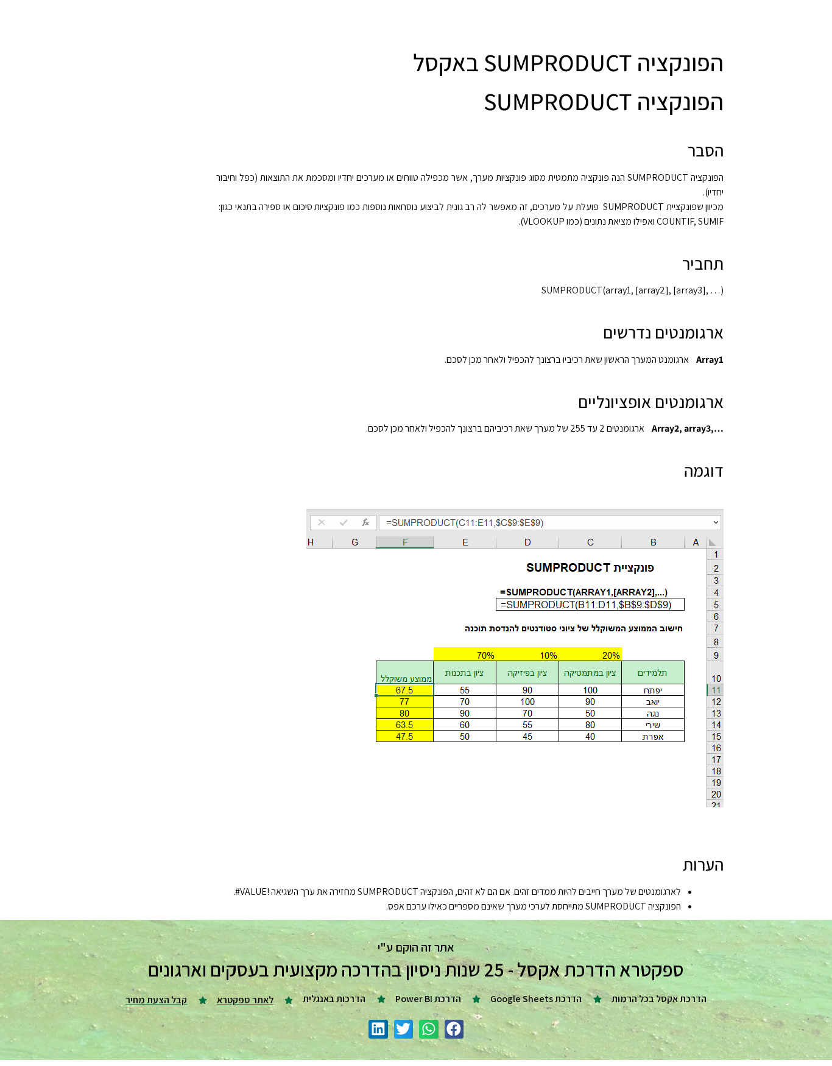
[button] (454, 1029)
